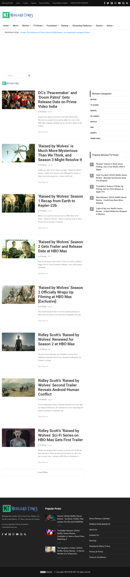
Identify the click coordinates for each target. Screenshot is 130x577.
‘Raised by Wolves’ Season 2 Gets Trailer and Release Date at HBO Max (60, 246)
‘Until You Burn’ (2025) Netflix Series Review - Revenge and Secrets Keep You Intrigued (111, 178)
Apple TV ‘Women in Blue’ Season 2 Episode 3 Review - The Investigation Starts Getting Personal (57, 35)
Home (6, 25)
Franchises (52, 25)
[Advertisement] (65, 53)
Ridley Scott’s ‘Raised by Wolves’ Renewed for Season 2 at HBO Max (58, 339)
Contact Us (94, 535)
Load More (43, 472)
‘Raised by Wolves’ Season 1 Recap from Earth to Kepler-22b (60, 201)
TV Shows (37, 25)
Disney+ (93, 133)
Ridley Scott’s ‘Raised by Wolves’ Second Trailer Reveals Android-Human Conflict (58, 387)
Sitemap (33, 3)
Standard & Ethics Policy (99, 546)
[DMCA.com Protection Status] (46, 572)
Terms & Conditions (97, 557)
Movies (25, 25)
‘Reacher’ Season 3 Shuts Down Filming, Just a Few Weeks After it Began (110, 167)
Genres (99, 25)
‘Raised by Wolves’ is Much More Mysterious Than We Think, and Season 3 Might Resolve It (60, 153)
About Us (93, 530)
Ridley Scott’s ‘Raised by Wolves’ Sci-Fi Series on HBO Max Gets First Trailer (60, 435)
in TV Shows (42, 112)
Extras (109, 25)
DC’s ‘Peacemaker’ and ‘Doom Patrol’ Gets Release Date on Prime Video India (57, 100)
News (15, 25)
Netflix (93, 122)
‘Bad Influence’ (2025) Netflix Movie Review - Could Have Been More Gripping (111, 200)
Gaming (64, 25)
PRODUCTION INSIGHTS (79, 3)
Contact (25, 3)
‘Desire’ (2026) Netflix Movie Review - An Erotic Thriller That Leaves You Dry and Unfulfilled (70, 519)
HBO (92, 127)
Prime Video (95, 138)
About (18, 3)
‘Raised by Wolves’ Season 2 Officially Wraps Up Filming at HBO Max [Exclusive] (60, 294)
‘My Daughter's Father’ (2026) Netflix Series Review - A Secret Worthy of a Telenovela (70, 551)
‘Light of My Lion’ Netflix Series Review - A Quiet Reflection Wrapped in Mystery (111, 211)
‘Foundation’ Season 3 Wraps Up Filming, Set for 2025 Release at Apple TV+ (109, 189)
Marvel (93, 111)
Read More (42, 132)
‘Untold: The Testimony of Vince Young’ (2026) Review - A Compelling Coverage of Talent (55, 32)
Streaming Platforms (82, 25)
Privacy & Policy (44, 3)
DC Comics (94, 116)
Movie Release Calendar (60, 3)
